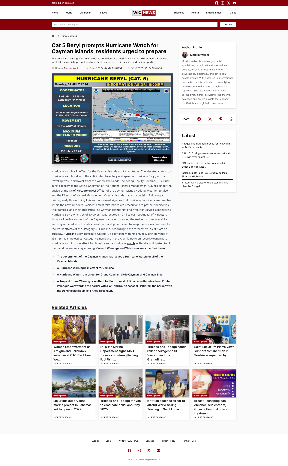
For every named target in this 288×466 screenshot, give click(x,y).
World (69, 12)
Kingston (160, 214)
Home (55, 12)
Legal (108, 440)
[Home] (53, 35)
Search (228, 24)
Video (233, 12)
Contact (150, 440)
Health (195, 12)
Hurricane (70, 233)
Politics (103, 12)
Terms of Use (189, 440)
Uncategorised (69, 36)
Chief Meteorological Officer (87, 190)
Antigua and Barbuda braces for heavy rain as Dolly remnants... (206, 145)
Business (179, 12)
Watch (131, 243)
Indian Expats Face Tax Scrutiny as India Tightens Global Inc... (205, 174)
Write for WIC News (128, 440)
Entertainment (214, 12)
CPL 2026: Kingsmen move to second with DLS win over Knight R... (206, 155)
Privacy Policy (168, 440)
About (95, 440)
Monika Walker (72, 68)
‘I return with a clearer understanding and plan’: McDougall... (205, 184)
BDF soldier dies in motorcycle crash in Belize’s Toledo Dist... (204, 165)
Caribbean (85, 12)
